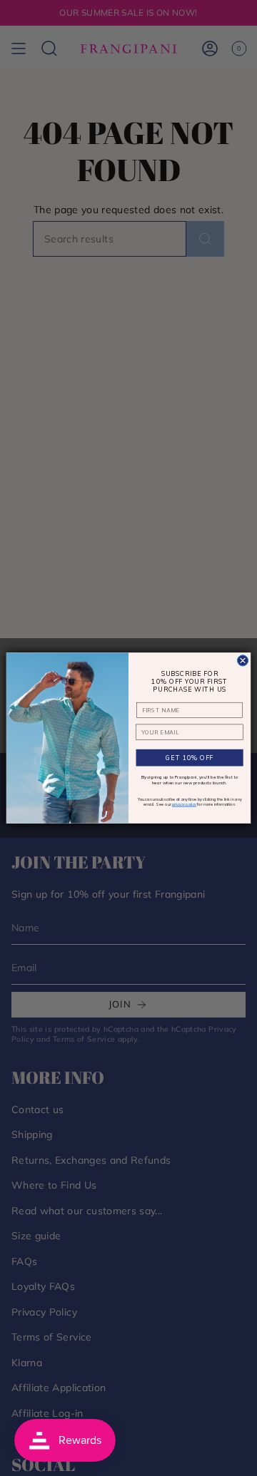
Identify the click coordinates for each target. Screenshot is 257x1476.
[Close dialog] (242, 660)
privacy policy (184, 804)
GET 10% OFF (189, 758)
